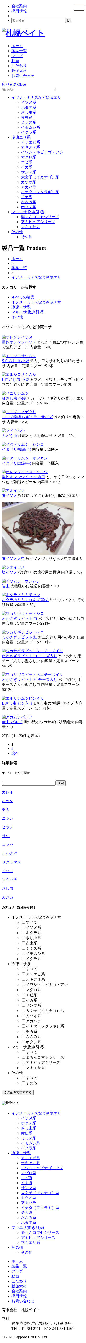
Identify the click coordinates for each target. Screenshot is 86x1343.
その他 (17, 232)
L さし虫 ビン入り (17, 703)
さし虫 (7, 888)
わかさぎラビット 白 (19, 618)
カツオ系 (28, 182)
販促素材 (19, 71)
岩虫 (6, 586)
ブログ (17, 56)
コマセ (7, 845)
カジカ (7, 897)
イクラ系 (28, 132)
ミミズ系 (28, 122)
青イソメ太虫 (13, 559)
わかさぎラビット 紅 (19, 637)
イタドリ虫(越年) (16, 463)
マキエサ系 (30, 227)
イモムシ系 (30, 127)
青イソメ (9, 496)
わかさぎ (9, 853)
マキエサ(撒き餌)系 (27, 212)
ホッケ (7, 801)
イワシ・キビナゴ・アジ (42, 152)
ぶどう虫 (9, 436)
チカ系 (26, 197)
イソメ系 (28, 102)
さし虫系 (28, 112)
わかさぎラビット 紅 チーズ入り (29, 680)
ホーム (17, 46)
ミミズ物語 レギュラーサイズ (27, 417)
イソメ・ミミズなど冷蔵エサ (36, 97)
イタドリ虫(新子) (16, 449)
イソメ (7, 871)
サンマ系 (28, 172)
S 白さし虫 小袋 (15, 361)
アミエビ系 (30, 142)
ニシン (7, 818)
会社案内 (19, 6)
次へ (15, 753)
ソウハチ (9, 880)
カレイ (7, 792)
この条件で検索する (18, 1092)
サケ (6, 836)
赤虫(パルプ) (12, 722)
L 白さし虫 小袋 (15, 379)
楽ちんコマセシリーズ (40, 217)
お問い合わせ (22, 76)
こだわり (19, 66)
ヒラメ (7, 827)
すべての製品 (22, 297)
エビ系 (26, 162)
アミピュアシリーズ (38, 222)
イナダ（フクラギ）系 (40, 192)
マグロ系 (28, 157)
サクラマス (11, 862)
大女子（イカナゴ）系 (40, 177)
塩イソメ (9, 572)
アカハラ (28, 187)
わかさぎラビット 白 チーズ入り (29, 656)
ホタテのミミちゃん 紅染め (25, 600)
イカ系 (26, 167)
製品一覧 (19, 51)
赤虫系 (26, 117)
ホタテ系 (28, 107)
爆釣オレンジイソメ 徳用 (23, 477)
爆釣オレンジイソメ (19, 342)
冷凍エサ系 (21, 137)
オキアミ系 (30, 147)
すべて (31, 922)
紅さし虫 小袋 (14, 398)
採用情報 (19, 11)
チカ (6, 810)
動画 (15, 61)
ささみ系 (28, 202)
